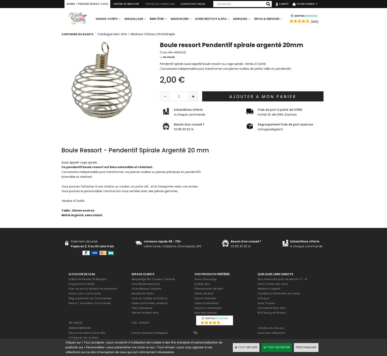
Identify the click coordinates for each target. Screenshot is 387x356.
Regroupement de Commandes (90, 298)
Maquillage (134, 19)
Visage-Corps (107, 19)
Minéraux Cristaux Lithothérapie (153, 34)
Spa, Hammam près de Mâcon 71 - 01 (282, 279)
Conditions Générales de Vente (279, 293)
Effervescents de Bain (209, 289)
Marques (240, 19)
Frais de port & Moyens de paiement (93, 289)
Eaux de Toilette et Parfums (149, 298)
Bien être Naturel (206, 313)
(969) (314, 22)
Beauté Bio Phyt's (143, 293)
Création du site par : (271, 328)
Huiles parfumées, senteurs (150, 303)
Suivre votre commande (85, 293)
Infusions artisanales (208, 308)
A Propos (263, 298)
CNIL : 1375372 (140, 323)
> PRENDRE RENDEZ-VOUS (87, 4)
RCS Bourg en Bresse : (272, 313)
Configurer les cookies (83, 337)
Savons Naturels (205, 298)
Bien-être (157, 19)
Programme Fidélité (82, 284)
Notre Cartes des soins (273, 284)
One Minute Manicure (146, 284)
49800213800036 (80, 328)
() (225, 323)
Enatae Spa (202, 284)
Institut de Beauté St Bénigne (87, 279)
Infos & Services (267, 19)
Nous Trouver (266, 303)
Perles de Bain (204, 293)
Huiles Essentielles (206, 303)
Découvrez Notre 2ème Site (87, 333)
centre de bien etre (126, 4)
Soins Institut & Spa (210, 19)
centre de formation (160, 4)
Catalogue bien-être (112, 34)
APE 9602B (75, 323)
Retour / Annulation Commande (90, 303)
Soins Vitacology (205, 279)
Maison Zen (179, 19)
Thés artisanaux (142, 308)
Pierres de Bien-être (145, 313)
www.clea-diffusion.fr (271, 333)
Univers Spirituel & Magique (150, 333)
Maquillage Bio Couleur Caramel (153, 279)
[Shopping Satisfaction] (304, 16)
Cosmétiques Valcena (146, 289)
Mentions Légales (269, 289)
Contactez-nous (193, 4)
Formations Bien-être (272, 308)
